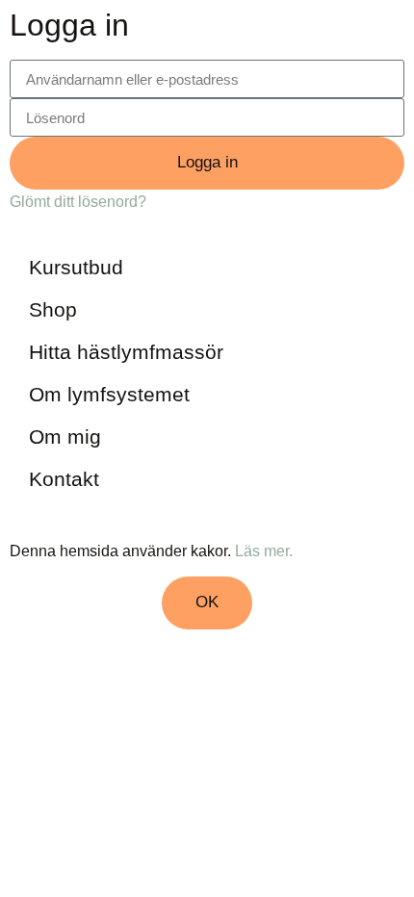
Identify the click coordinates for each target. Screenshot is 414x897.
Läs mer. (264, 550)
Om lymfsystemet (109, 394)
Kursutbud (76, 267)
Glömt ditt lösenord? (78, 201)
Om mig (65, 436)
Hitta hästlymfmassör (126, 352)
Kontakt (64, 479)
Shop (53, 309)
